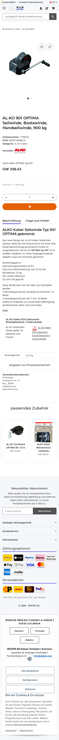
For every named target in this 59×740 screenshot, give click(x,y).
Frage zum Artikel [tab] (37, 220)
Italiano (29, 640)
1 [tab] (28, 98)
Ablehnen (30, 689)
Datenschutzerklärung (25, 724)
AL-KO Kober (21, 143)
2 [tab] (31, 98)
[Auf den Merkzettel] (49, 46)
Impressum (11, 730)
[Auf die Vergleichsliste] (41, 46)
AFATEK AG (33, 605)
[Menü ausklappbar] (4, 7)
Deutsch (19, 631)
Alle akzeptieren (30, 670)
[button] (41, 8)
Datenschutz (26, 730)
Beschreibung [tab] (12, 220)
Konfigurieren (30, 680)
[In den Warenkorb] (5, 39)
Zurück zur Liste (12, 29)
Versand (41, 597)
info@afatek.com (43, 656)
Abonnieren (44, 511)
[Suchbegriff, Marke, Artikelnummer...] (52, 16)
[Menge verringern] (6, 197)
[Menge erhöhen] (52, 197)
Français (40, 631)
